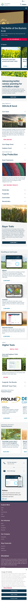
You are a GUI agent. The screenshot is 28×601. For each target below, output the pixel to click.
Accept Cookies (14, 598)
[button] (14, 111)
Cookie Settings (14, 590)
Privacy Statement (8, 588)
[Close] (26, 569)
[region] (14, 584)
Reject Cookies (14, 594)
